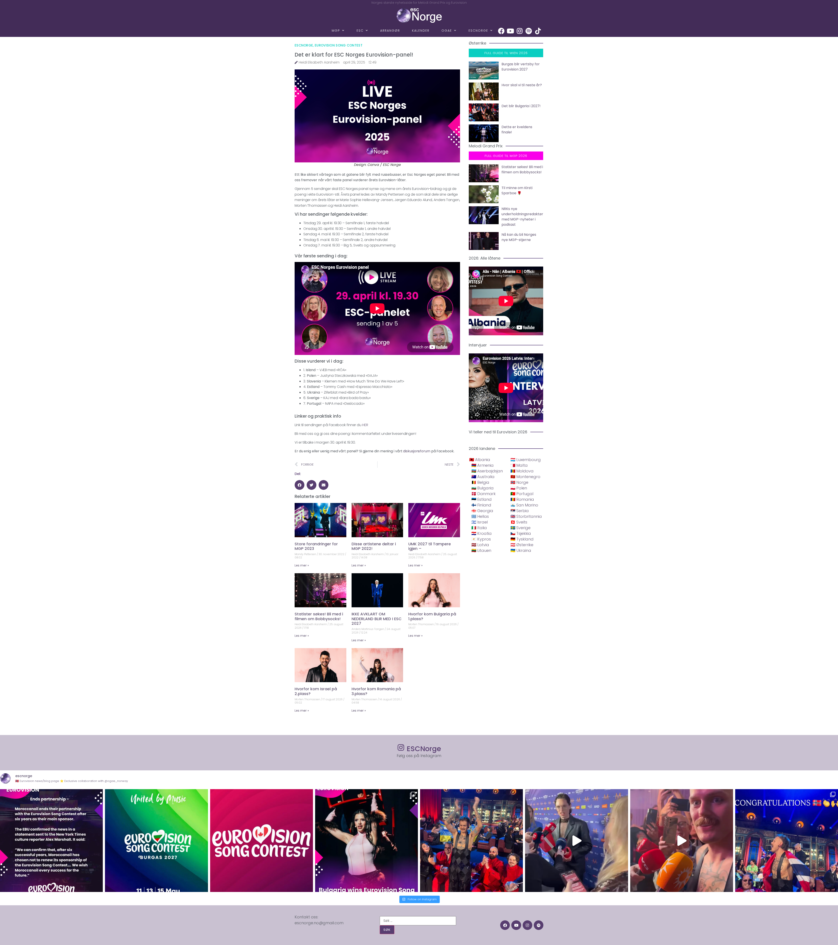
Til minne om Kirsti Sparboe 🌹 (516, 190)
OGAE (446, 30)
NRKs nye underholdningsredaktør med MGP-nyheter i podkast (522, 216)
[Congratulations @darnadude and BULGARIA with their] (366, 840)
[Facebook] (501, 31)
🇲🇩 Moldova (522, 471)
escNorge (478, 30)
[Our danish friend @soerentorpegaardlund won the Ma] (576, 840)
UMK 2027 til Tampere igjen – (429, 546)
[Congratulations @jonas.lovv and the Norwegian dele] (786, 840)
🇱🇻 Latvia (480, 544)
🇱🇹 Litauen (481, 550)
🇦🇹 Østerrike (521, 544)
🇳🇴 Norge (519, 482)
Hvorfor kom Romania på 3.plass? (376, 691)
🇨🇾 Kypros (481, 539)
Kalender (420, 30)
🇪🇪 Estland (481, 499)
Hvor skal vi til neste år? (521, 85)
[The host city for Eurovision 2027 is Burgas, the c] (156, 840)
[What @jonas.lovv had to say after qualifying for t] (681, 840)
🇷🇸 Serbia (519, 510)
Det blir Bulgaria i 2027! (521, 105)
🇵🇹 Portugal (521, 493)
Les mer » (302, 565)
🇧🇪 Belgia (480, 482)
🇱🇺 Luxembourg (525, 459)
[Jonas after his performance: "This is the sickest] (471, 840)
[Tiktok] (538, 31)
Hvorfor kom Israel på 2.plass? (316, 691)
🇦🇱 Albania (479, 459)
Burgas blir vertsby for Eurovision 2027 (520, 67)
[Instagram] (519, 31)
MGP (336, 30)
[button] (299, 485)
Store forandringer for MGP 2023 (316, 546)
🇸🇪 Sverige (520, 527)
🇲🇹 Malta (519, 465)
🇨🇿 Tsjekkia (520, 533)
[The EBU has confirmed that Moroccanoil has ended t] (51, 840)
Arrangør (390, 30)
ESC (360, 30)
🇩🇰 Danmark (483, 493)
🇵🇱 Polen (518, 488)
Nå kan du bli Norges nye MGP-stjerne (518, 237)
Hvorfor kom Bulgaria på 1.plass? (432, 616)
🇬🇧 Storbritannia (526, 516)
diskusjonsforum (416, 451)
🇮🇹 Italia (479, 527)
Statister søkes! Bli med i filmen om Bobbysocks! (319, 616)
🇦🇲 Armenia (482, 465)
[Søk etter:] (418, 920)
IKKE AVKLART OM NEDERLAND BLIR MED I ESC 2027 (377, 618)
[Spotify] (528, 31)
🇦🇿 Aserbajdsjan (487, 471)
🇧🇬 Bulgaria (482, 488)
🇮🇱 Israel (479, 522)
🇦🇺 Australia (483, 476)
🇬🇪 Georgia (482, 510)
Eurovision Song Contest (338, 45)
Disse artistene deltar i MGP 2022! (374, 546)
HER (365, 424)
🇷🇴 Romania (522, 499)
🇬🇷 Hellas (480, 516)
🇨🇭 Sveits (518, 522)
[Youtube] (510, 31)
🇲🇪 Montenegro (525, 476)
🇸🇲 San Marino (524, 505)
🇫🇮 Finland (481, 505)
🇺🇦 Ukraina (520, 550)
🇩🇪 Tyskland (522, 539)
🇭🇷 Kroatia (481, 533)
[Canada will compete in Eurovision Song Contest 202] (261, 840)
